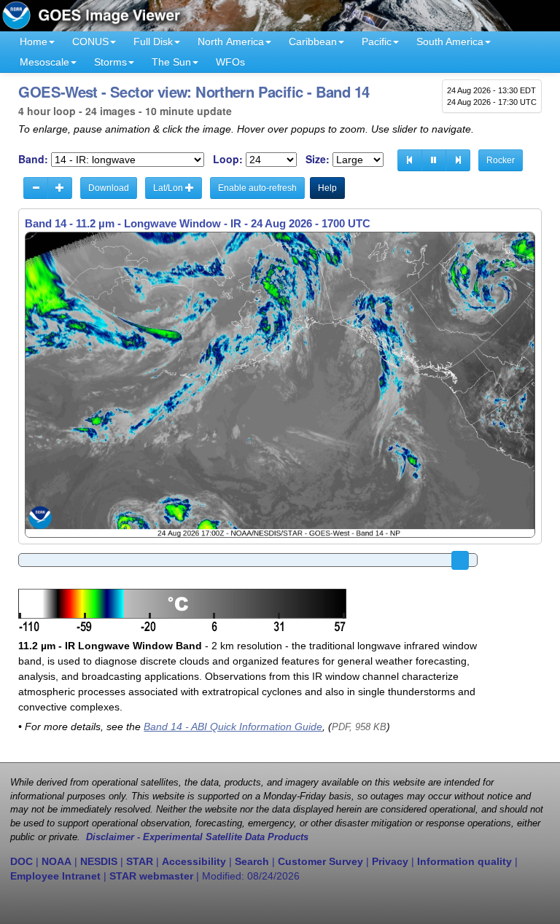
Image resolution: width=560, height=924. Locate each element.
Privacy (390, 861)
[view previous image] (409, 160)
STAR (139, 861)
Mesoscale (44, 62)
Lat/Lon (169, 188)
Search (252, 861)
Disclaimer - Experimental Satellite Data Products (197, 837)
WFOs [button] (230, 62)
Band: (33, 159)
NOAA (56, 861)
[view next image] (458, 160)
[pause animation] (433, 160)
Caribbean (313, 41)
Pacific (377, 41)
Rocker (500, 160)
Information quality (464, 861)
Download (108, 188)
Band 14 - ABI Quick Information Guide (233, 726)
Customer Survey (320, 861)
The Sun (171, 62)
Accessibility (194, 861)
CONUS (90, 41)
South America (449, 41)
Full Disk (153, 41)
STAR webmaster (151, 876)
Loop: (228, 159)
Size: (318, 159)
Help (327, 188)
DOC (21, 861)
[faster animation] (59, 188)
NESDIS (98, 861)
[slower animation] (35, 188)
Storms (110, 62)
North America (231, 41)
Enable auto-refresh (257, 188)
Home (33, 41)
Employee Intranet (55, 876)
